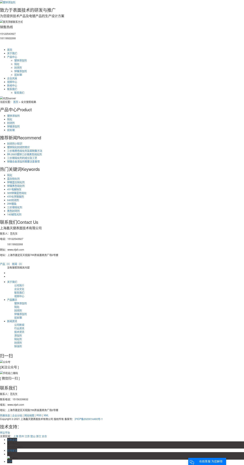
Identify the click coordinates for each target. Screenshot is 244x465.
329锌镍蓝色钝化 (16, 193)
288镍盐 (11, 203)
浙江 (38, 436)
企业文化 (19, 289)
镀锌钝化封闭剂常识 (18, 147)
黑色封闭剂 (13, 210)
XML (46, 415)
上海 (15, 436)
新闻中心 (12, 85)
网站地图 (29, 415)
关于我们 (12, 53)
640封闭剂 (13, 200)
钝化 (16, 64)
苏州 (21, 436)
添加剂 (18, 335)
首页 (9, 49)
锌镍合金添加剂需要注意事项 (23, 161)
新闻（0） (18, 264)
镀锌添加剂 (20, 60)
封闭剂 (18, 67)
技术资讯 (19, 332)
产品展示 (12, 299)
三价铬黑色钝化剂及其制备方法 (24, 150)
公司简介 (19, 285)
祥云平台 (5, 432)
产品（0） (5, 264)
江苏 (27, 436)
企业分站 (17, 415)
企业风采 (12, 78)
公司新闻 (19, 324)
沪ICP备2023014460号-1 (88, 419)
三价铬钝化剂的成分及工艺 (22, 158)
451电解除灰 (14, 189)
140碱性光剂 (14, 214)
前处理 (18, 74)
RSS (38, 415)
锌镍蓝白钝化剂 (16, 182)
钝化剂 (18, 339)
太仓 (44, 436)
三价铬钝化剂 (14, 207)
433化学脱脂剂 (15, 196)
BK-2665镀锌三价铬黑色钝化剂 (24, 154)
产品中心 (12, 56)
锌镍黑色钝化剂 (16, 185)
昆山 (32, 436)
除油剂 (18, 346)
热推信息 (5, 415)
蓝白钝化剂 (13, 178)
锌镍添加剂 (20, 71)
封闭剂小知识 (14, 143)
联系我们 (12, 89)
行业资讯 (19, 328)
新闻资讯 (12, 321)
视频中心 (12, 82)
